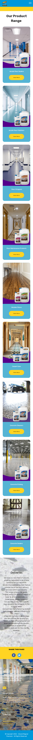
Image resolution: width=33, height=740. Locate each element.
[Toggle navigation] (30, 3)
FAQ (4, 719)
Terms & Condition (9, 721)
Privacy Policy (7, 723)
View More (16, 77)
